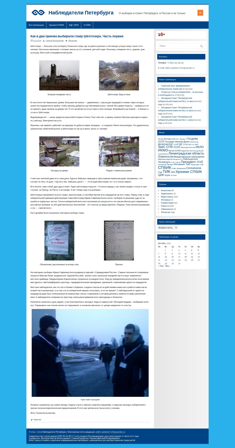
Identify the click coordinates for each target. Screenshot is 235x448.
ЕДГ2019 (191, 144)
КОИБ (178, 150)
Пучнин (170, 164)
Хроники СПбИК (56, 25)
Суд (160, 172)
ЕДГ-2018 (173, 144)
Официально (167, 209)
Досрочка (163, 144)
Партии (177, 162)
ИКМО (163, 150)
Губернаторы (194, 142)
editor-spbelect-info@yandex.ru (180, 68)
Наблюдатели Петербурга (81, 12)
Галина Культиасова (55, 40)
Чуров (167, 175)
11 (185, 253)
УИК (173, 172)
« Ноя (160, 266)
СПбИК (164, 167)
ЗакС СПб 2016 (169, 147)
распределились (105, 201)
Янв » (168, 266)
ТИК (166, 171)
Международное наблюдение (189, 156)
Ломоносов (165, 156)
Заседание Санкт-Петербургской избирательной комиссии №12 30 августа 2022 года (180, 101)
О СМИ (87, 25)
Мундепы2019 (178, 159)
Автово (160, 139)
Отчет (173, 162)
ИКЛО (200, 147)
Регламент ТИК (182, 164)
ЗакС (197, 144)
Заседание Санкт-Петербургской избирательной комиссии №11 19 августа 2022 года (179, 110)
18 (186, 257)
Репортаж (72, 40)
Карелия (37, 419)
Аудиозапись (167, 193)
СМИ (201, 164)
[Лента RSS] (200, 13)
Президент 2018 (192, 161)
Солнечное (193, 168)
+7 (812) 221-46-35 (175, 63)
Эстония (174, 175)
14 (159, 257)
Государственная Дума (177, 141)
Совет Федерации (179, 168)
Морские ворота (165, 159)
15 (166, 257)
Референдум (195, 164)
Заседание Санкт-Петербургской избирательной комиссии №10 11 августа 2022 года (179, 120)
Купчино (165, 154)
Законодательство (188, 147)
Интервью (165, 200)
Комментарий (167, 203)
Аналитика (166, 190)
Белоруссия (169, 139)
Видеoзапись (167, 196)
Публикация (162, 164)
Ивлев (171, 150)
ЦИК (161, 175)
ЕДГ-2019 (74, 25)
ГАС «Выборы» (181, 139)
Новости (165, 206)
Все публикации (36, 25)
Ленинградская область (186, 153)
